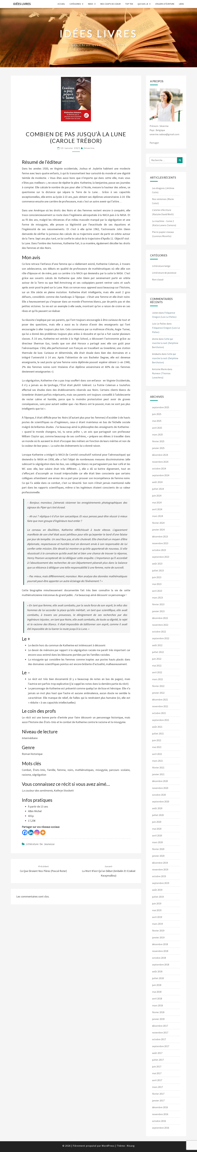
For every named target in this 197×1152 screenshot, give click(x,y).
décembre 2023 (160, 536)
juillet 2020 (158, 815)
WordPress (108, 1145)
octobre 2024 (159, 468)
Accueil (61, 3)
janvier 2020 (158, 855)
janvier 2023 (158, 611)
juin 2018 (156, 985)
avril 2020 (157, 835)
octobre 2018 (159, 957)
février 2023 (158, 604)
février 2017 (158, 1093)
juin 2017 (156, 1066)
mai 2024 (156, 502)
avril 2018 (157, 998)
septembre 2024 (160, 475)
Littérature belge (161, 265)
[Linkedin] (31, 832)
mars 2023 (157, 597)
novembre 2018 (160, 951)
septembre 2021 (160, 719)
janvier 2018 (158, 1018)
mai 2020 (156, 828)
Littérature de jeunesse (40, 844)
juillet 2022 (158, 652)
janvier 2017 (158, 1100)
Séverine (89, 148)
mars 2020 (157, 842)
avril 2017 (157, 1080)
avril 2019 (157, 917)
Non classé (157, 279)
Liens (181, 3)
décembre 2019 (160, 862)
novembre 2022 (160, 624)
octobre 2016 (159, 1120)
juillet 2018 (158, 978)
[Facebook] (25, 832)
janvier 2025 (158, 448)
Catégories (75, 3)
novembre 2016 (160, 1114)
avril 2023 (157, 590)
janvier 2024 (158, 529)
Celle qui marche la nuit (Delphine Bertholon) (165, 343)
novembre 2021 (160, 706)
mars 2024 (157, 516)
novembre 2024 (160, 461)
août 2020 (157, 808)
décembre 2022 (160, 618)
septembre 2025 (160, 407)
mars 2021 (157, 760)
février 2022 (158, 686)
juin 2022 (156, 658)
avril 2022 (157, 672)
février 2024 (158, 522)
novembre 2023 (160, 543)
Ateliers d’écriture (164, 3)
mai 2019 (156, 910)
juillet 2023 (158, 570)
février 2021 (158, 767)
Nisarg (131, 1145)
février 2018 (158, 1012)
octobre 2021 (159, 713)
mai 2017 (156, 1073)
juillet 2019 (158, 896)
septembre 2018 (160, 964)
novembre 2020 (160, 787)
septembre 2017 (160, 1046)
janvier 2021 (158, 774)
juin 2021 (156, 740)
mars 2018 (157, 1005)
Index (90, 3)
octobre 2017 (159, 1039)
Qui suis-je (143, 3)
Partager (154, 142)
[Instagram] (37, 832)
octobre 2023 (159, 550)
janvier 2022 (158, 692)
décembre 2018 (160, 944)
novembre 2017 (160, 1032)
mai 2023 (156, 584)
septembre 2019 (160, 883)
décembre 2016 (160, 1107)
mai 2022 (156, 665)
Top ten (129, 3)
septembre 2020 (160, 801)
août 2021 (157, 726)
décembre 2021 (160, 699)
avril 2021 (157, 753)
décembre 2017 (160, 1025)
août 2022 (157, 645)
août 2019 (157, 889)
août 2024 (157, 482)
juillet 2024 (158, 488)
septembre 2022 (160, 638)
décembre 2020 (160, 781)
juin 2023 (156, 577)
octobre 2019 (159, 876)
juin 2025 (156, 414)
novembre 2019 (160, 869)
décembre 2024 (160, 454)
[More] (43, 832)
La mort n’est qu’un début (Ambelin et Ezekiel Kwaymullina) (108, 871)
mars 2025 (157, 434)
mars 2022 (157, 679)
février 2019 (158, 930)
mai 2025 (156, 420)
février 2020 (158, 849)
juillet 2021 (158, 733)
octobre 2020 (159, 794)
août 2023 (157, 563)
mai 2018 (156, 991)
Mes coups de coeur (110, 3)
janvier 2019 (158, 937)
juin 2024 (156, 495)
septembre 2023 (160, 556)
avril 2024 (157, 509)
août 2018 (157, 971)
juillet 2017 (158, 1059)
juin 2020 (156, 821)
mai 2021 (156, 747)
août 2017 (157, 1052)
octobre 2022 (159, 631)
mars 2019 (157, 923)
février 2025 (158, 441)
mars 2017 (157, 1086)
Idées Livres (22, 4)
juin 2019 (156, 903)
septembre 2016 (160, 1127)
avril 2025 (157, 427)
